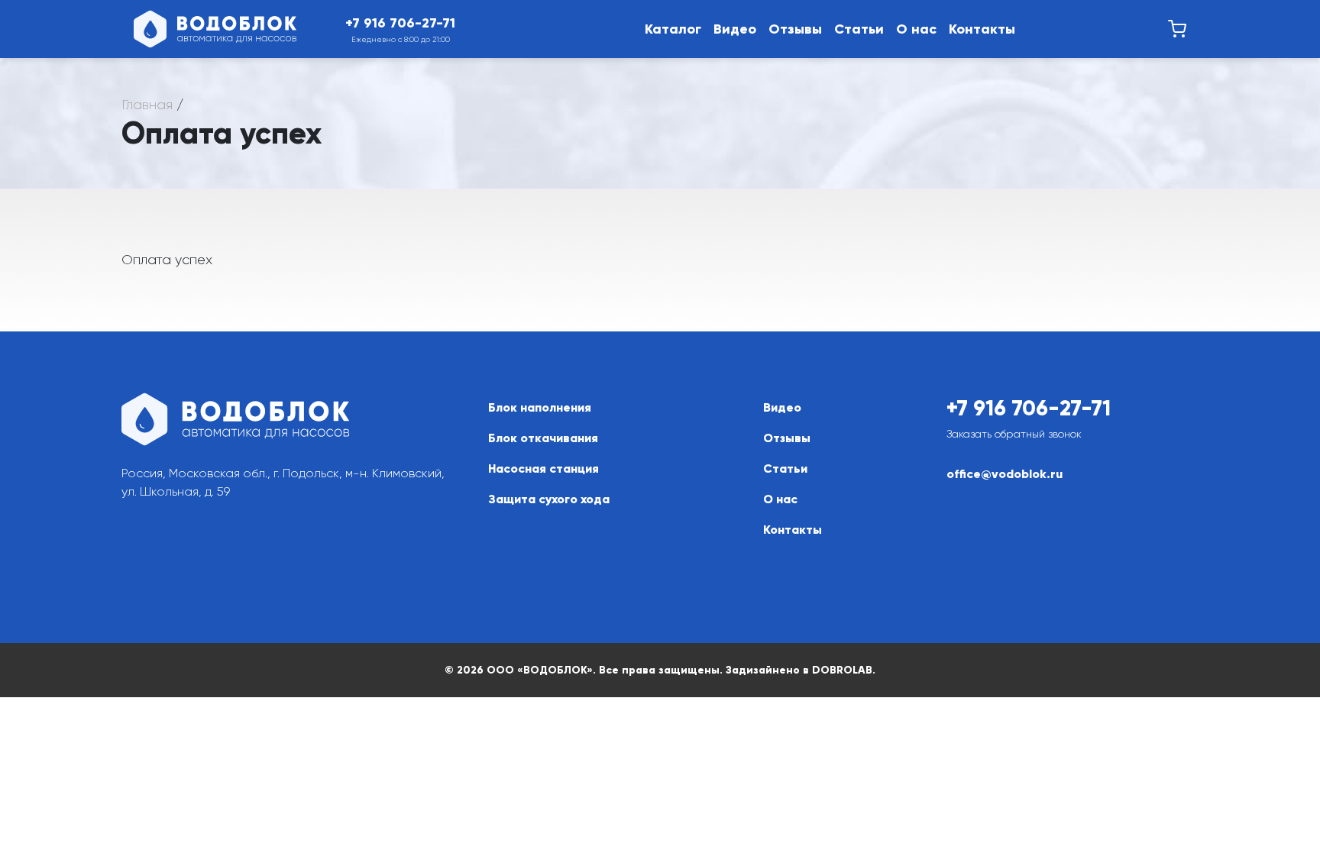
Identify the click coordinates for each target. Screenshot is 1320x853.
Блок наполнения (539, 407)
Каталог (673, 29)
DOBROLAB (842, 670)
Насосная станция (543, 468)
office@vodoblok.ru (1004, 474)
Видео (734, 29)
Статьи (859, 29)
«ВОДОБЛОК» (555, 670)
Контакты (982, 29)
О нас (916, 29)
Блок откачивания (543, 438)
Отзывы (795, 29)
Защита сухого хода (549, 499)
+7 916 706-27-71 (1028, 408)
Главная (147, 104)
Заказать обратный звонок (1014, 434)
